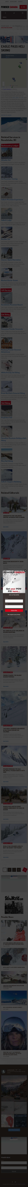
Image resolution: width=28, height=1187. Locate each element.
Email (6, 604)
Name (6, 598)
